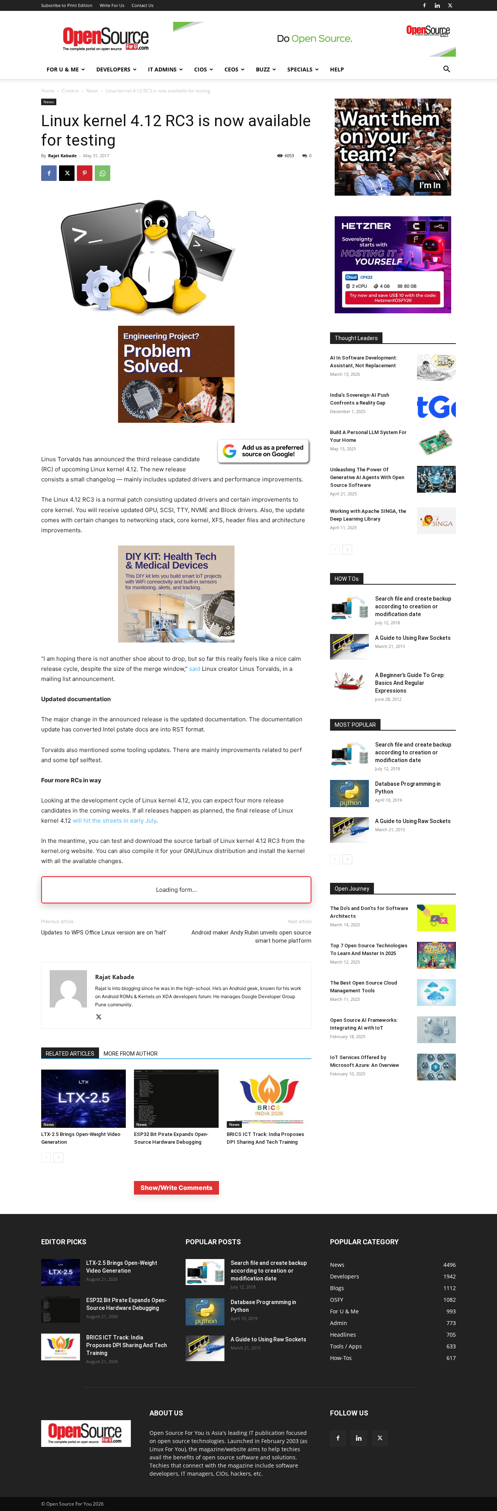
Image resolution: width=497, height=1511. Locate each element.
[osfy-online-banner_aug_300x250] (393, 311)
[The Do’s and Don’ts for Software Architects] (436, 918)
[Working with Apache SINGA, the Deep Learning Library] (436, 520)
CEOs (231, 69)
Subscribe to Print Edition (66, 5)
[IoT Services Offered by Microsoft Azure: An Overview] (436, 1067)
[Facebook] (424, 5)
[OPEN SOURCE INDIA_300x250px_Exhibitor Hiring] (393, 193)
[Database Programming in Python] (349, 793)
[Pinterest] (84, 173)
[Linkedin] (437, 5)
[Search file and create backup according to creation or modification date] (349, 608)
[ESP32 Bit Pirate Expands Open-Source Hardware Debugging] (176, 1099)
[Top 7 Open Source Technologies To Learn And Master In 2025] (436, 955)
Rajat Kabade (62, 155)
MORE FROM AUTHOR (131, 1054)
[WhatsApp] (102, 173)
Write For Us (112, 5)
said (194, 668)
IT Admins (162, 69)
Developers (113, 69)
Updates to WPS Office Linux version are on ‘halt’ (104, 932)
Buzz (263, 69)
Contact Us (142, 5)
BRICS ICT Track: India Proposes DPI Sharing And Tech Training (126, 1345)
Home (47, 90)
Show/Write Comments (176, 1187)
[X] (450, 5)
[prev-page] (46, 1157)
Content (70, 90)
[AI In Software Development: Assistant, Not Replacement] (436, 367)
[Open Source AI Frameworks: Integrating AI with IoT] (436, 1029)
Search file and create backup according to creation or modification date (413, 606)
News (92, 90)
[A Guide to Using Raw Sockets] (349, 647)
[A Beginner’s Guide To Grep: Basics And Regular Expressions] (349, 681)
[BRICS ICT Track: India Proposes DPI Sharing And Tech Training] (269, 1099)
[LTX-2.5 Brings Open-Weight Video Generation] (83, 1099)
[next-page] (58, 1157)
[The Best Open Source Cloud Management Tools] (436, 992)
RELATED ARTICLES (70, 1054)
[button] (446, 70)
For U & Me (63, 69)
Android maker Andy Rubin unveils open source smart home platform (251, 936)
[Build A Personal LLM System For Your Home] (436, 442)
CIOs (200, 69)
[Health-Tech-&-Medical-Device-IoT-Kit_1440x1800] (176, 648)
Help (337, 69)
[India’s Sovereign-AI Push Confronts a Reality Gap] (436, 404)
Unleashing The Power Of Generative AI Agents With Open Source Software (367, 477)
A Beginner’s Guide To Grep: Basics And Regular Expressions (410, 683)
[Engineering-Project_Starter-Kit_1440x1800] (176, 420)
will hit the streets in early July (114, 820)
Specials (300, 69)
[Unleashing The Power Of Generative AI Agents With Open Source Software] (436, 479)
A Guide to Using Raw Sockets (413, 638)
